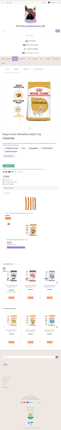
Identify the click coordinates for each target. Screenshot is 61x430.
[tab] (30, 188)
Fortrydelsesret (6, 379)
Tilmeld (56, 357)
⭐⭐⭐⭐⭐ (30, 395)
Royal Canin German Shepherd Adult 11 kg (17, 239)
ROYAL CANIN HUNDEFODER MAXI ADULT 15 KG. (11, 286)
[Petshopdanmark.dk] (30, 16)
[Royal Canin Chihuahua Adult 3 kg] (30, 102)
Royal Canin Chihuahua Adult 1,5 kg (11, 330)
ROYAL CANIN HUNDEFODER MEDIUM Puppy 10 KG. (49, 286)
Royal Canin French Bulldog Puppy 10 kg (49, 330)
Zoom (30, 128)
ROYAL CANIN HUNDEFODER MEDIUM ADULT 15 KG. (30, 286)
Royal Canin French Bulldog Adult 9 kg (30, 330)
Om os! (4, 384)
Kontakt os (3, 2)
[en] (10, 2)
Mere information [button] (9, 188)
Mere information (8, 156)
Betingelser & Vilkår (7, 377)
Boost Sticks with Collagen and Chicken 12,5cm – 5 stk (19, 213)
